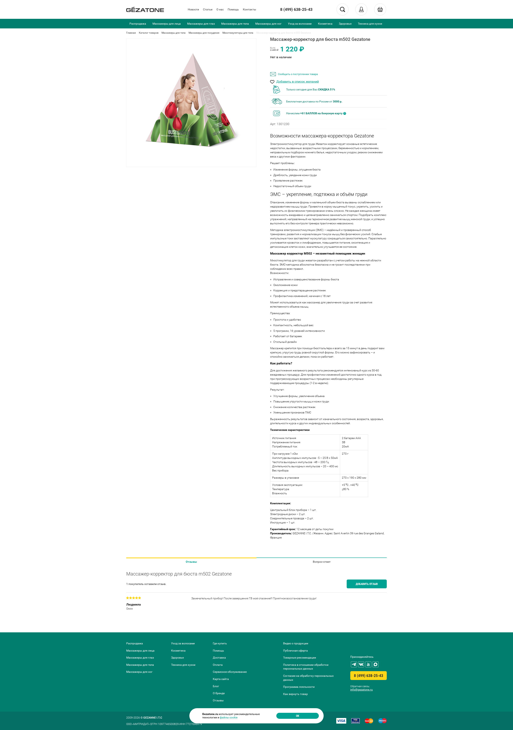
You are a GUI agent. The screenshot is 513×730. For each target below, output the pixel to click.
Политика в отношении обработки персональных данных (305, 666)
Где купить (220, 643)
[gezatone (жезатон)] (145, 9)
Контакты (249, 9)
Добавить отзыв (367, 584)
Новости (193, 9)
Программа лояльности (299, 686)
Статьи (207, 9)
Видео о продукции (295, 643)
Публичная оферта (295, 650)
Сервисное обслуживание (230, 671)
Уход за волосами (300, 23)
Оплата (218, 664)
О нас (220, 9)
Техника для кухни (370, 23)
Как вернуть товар (295, 694)
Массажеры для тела (235, 23)
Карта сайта (221, 679)
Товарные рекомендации (299, 657)
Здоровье (345, 23)
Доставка (219, 657)
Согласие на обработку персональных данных (308, 677)
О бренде (219, 693)
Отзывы (191, 561)
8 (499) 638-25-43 (296, 9)
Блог (216, 686)
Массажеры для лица (166, 23)
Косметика (325, 23)
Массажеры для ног (268, 23)
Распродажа (137, 23)
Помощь (233, 9)
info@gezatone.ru (361, 689)
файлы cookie (228, 717)
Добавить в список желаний (297, 81)
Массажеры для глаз (201, 23)
